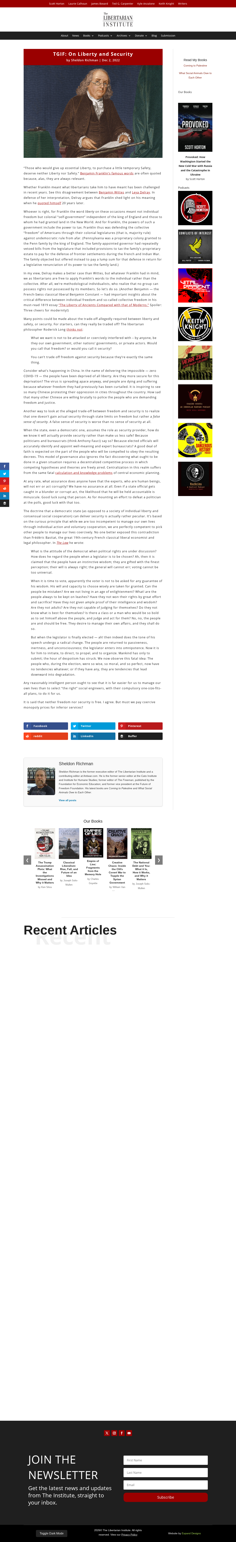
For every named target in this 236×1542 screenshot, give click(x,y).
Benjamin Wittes (111, 192)
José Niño (111, 1389)
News (75, 35)
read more (118, 1094)
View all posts (67, 800)
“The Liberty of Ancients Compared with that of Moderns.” (104, 305)
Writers (182, 3)
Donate (139, 35)
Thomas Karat (111, 1238)
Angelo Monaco (112, 1087)
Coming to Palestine (195, 65)
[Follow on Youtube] (129, 1433)
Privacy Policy (129, 1534)
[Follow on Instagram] (114, 1433)
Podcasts (103, 35)
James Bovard (99, 3)
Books (86, 35)
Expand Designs (191, 1533)
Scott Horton (56, 3)
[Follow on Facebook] (122, 1433)
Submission (168, 35)
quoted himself (49, 203)
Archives (122, 35)
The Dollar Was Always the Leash (118, 1231)
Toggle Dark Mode (52, 1533)
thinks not (74, 329)
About (64, 35)
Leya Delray (141, 192)
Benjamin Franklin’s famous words (107, 173)
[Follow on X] (107, 1433)
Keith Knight (166, 3)
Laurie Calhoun (77, 3)
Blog (154, 35)
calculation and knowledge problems (84, 473)
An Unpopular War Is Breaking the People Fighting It (118, 1382)
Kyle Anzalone (146, 3)
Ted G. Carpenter (122, 3)
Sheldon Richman (84, 60)
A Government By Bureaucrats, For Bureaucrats (118, 1081)
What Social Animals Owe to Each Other (195, 75)
